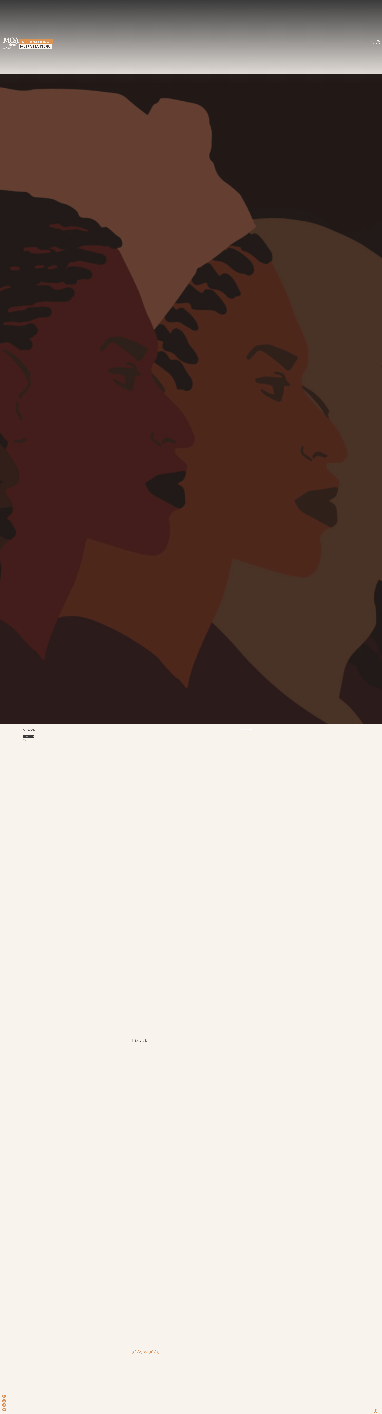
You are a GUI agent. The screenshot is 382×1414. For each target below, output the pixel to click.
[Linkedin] (4, 1396)
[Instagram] (4, 1401)
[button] (134, 1352)
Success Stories (28, 736)
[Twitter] (4, 1405)
